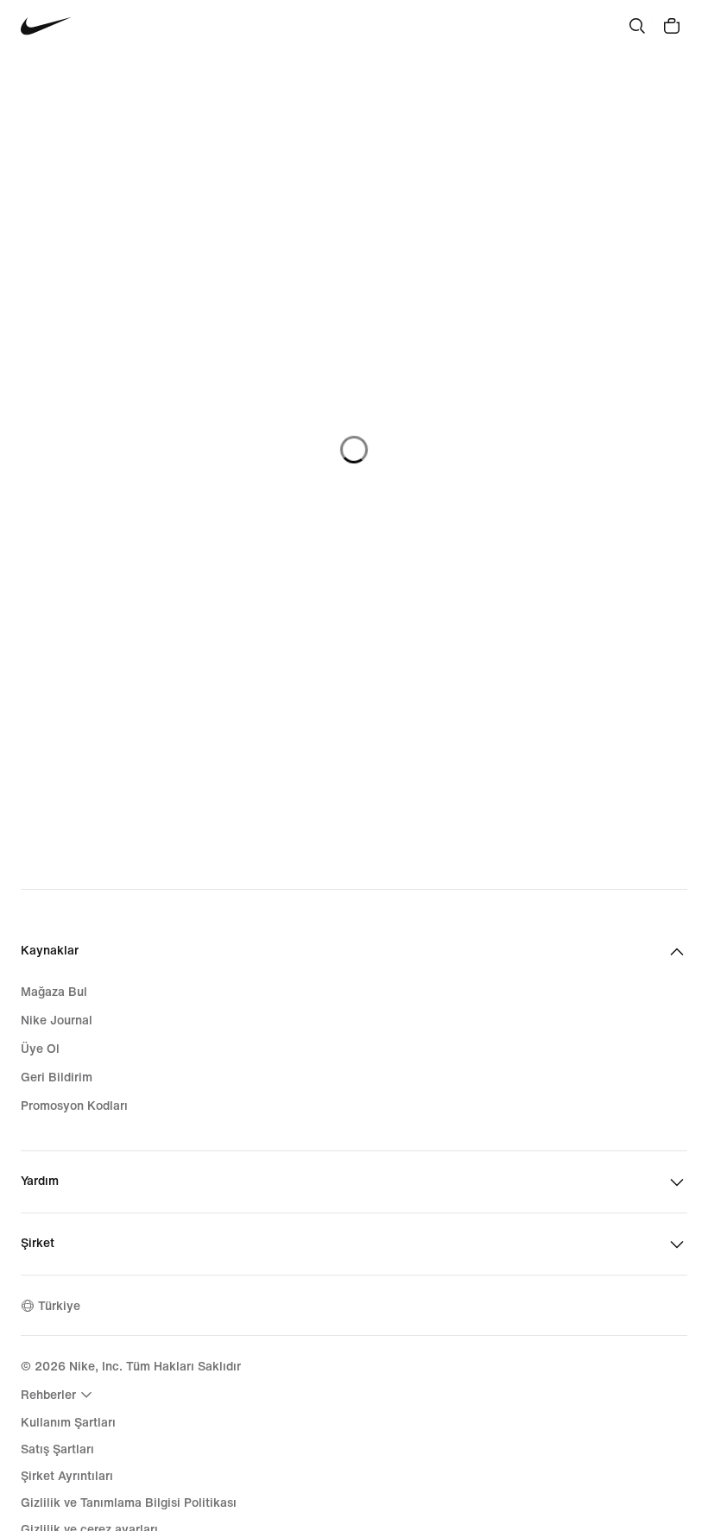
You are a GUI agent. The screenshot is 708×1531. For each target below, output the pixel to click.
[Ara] (637, 25)
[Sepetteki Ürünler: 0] (671, 25)
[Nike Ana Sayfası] (46, 26)
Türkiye (59, 1306)
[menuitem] (59, 1394)
